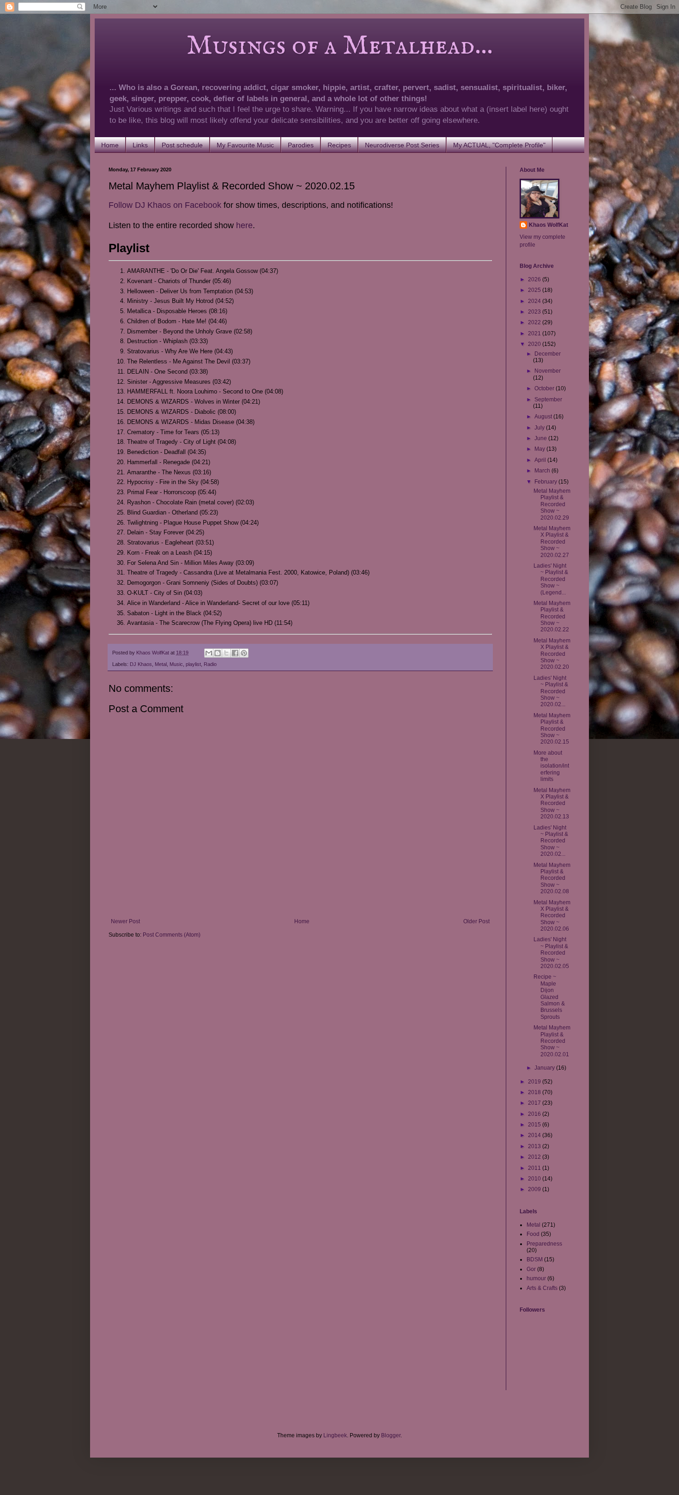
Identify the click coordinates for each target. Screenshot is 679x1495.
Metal (161, 664)
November (547, 371)
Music (176, 664)
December (547, 354)
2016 (535, 1114)
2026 (535, 279)
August (543, 416)
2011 (535, 1168)
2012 (535, 1157)
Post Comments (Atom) (171, 935)
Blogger (390, 1435)
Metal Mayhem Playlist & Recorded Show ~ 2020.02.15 (552, 728)
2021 (535, 333)
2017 (535, 1103)
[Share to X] (226, 653)
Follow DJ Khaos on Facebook (165, 205)
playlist (193, 664)
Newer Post (125, 921)
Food (533, 1234)
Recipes (339, 145)
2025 (535, 290)
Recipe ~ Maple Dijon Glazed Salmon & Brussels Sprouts (549, 997)
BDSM (535, 1259)
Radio (210, 664)
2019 (535, 1081)
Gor (531, 1269)
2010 (535, 1178)
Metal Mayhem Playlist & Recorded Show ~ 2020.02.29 (552, 504)
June (541, 438)
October (545, 388)
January (545, 1068)
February (546, 481)
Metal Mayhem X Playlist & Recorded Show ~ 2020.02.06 (552, 915)
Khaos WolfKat (548, 225)
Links (140, 145)
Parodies (301, 145)
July (540, 427)
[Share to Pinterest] (244, 653)
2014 (535, 1135)
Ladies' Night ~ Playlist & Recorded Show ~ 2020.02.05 (551, 952)
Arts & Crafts (542, 1288)
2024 (535, 301)
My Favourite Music (245, 145)
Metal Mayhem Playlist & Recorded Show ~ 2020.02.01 (552, 1041)
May (540, 449)
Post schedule (182, 145)
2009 (535, 1189)
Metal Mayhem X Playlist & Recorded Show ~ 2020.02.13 (552, 803)
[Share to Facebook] (235, 653)
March (543, 470)
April (540, 460)
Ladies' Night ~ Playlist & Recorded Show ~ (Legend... (551, 579)
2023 (535, 312)
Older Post (476, 921)
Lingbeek (335, 1435)
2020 (535, 344)
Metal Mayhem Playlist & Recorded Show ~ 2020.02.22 (552, 616)
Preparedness (544, 1244)
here (244, 225)
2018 (535, 1092)
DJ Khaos (141, 664)
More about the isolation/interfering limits (551, 766)
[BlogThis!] (217, 653)
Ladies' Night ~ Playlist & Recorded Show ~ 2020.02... (551, 691)
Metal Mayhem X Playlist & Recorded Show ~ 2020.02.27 (552, 541)
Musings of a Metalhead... (301, 46)
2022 (535, 322)
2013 (535, 1146)
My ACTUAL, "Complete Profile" (499, 145)
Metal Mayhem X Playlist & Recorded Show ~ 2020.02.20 (552, 654)
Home (110, 145)
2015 (535, 1124)
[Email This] (208, 653)
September (548, 399)
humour (536, 1278)
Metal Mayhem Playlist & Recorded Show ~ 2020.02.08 (552, 878)
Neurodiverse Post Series (402, 145)
